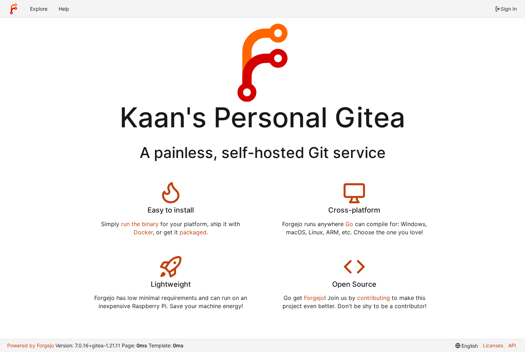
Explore (39, 9)
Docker (143, 232)
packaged (193, 232)
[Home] (14, 8)
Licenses (493, 345)
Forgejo (314, 297)
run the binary (140, 224)
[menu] (466, 346)
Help (64, 9)
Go (349, 224)
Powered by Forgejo (30, 345)
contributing (373, 297)
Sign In (509, 9)
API (512, 345)
